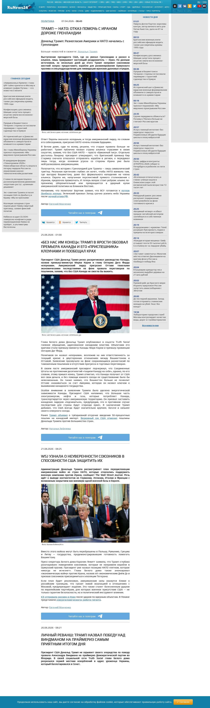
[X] (82, 221)
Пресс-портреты (153, 11)
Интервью (132, 11)
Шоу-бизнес (111, 11)
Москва (58, 2)
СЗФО (102, 2)
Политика (51, 7)
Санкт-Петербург (90, 2)
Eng (205, 2)
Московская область (72, 2)
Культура (43, 11)
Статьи (142, 11)
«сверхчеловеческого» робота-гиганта (78, 599)
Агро (68, 11)
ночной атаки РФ (58, 196)
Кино (74, 11)
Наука (115, 7)
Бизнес (72, 7)
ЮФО (119, 2)
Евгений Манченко (60, 203)
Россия (50, 2)
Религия (52, 11)
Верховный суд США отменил (99, 418)
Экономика (62, 7)
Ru (199, 2)
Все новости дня (150, 325)
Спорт (122, 7)
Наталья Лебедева (60, 428)
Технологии (147, 7)
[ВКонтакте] (48, 221)
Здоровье (136, 7)
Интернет (159, 7)
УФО (130, 2)
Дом (87, 11)
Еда (128, 7)
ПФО (113, 2)
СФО (135, 2)
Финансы (81, 7)
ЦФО (107, 2)
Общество (92, 7)
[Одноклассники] (65, 221)
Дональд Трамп (87, 51)
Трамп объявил (58, 415)
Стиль (80, 11)
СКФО (125, 2)
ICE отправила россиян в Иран (58, 596)
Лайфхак (122, 11)
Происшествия (104, 7)
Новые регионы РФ (153, 2)
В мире (42, 7)
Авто (167, 7)
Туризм (61, 11)
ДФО (141, 2)
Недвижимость (97, 11)
